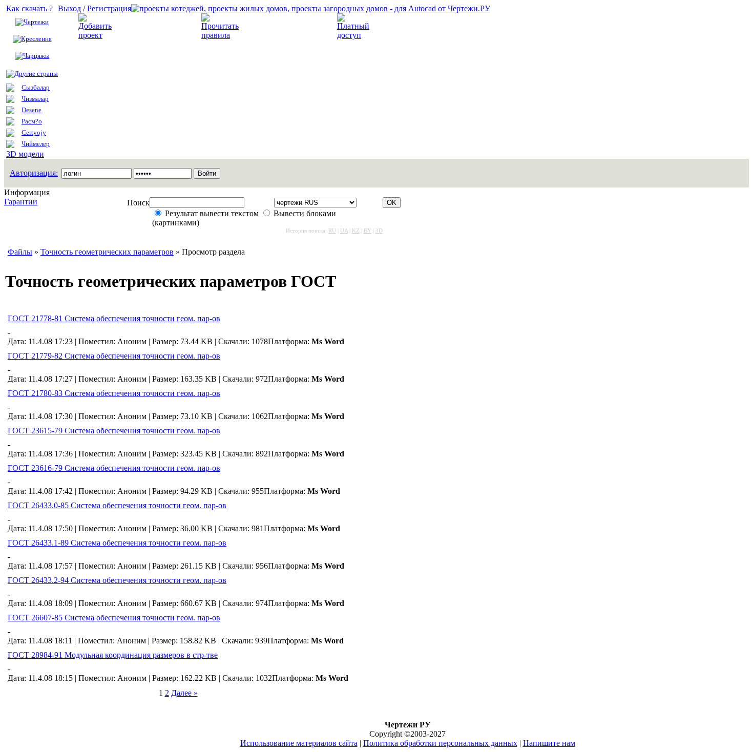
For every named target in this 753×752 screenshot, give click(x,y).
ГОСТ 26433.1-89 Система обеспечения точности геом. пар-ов (117, 542)
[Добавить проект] (96, 35)
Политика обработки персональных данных (440, 743)
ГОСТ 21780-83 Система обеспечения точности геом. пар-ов (114, 393)
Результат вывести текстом (212, 213)
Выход (69, 8)
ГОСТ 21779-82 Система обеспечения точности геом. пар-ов (114, 355)
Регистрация (109, 8)
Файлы (20, 251)
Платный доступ (407, 26)
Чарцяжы (36, 55)
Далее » (184, 692)
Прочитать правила (279, 26)
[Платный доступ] (355, 35)
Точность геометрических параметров (107, 251)
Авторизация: (34, 173)
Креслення (36, 39)
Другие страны (36, 73)
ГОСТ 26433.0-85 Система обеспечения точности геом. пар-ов (117, 505)
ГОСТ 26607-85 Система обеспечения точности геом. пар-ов (114, 617)
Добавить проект (149, 26)
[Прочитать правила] (220, 35)
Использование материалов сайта (299, 743)
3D (379, 230)
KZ (356, 230)
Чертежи (36, 22)
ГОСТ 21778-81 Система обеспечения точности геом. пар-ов (114, 318)
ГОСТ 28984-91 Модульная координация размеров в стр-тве (113, 655)
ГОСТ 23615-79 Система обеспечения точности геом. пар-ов (114, 430)
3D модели (25, 154)
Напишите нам (549, 743)
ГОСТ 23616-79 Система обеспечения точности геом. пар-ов (114, 468)
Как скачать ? (29, 8)
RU (332, 230)
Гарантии (20, 201)
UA (344, 230)
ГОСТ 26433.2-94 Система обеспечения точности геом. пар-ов (117, 580)
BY (367, 230)
